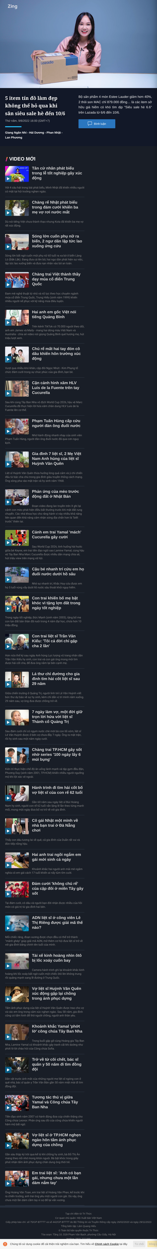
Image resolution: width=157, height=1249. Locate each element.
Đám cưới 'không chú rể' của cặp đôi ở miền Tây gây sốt (57, 889)
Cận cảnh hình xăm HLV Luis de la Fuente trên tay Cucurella (55, 388)
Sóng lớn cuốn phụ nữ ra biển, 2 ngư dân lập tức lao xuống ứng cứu (57, 241)
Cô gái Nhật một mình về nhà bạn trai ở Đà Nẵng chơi (55, 826)
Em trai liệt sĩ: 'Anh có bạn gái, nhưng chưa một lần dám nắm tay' (56, 1178)
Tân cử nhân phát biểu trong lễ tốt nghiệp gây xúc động (57, 173)
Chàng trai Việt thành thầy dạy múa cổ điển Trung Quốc (56, 279)
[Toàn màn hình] (151, 84)
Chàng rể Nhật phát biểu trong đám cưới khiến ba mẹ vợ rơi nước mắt (55, 207)
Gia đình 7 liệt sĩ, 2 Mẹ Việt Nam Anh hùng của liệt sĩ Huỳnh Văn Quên (56, 459)
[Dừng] (6, 84)
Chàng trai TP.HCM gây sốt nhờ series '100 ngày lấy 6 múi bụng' (57, 755)
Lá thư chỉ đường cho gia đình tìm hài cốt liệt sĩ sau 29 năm (56, 679)
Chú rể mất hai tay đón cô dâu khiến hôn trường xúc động (56, 354)
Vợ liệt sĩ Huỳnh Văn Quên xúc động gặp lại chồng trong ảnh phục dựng (56, 994)
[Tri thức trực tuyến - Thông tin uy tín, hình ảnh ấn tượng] (78, 5)
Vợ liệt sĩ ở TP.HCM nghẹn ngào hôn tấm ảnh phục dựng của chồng (56, 1140)
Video (20, 5)
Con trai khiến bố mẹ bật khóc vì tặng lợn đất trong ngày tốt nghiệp (56, 603)
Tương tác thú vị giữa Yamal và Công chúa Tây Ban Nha (55, 1102)
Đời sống (40, 5)
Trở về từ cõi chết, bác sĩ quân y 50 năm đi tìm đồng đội (56, 1064)
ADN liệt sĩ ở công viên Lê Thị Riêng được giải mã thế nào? (57, 923)
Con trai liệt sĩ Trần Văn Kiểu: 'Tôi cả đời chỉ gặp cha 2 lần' (54, 641)
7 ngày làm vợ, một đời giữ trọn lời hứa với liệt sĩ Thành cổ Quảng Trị (57, 717)
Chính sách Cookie (107, 1244)
